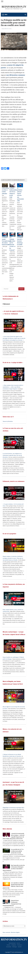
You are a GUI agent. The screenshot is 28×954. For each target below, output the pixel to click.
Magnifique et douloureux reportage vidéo (13, 807)
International (12, 943)
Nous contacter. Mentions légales (11, 932)
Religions (13, 945)
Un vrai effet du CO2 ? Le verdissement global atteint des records (17, 851)
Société (19, 946)
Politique (14, 946)
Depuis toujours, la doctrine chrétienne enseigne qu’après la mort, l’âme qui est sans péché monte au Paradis (13, 558)
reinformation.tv (14, 6)
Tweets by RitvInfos (8, 421)
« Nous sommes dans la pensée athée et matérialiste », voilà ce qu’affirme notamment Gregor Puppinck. (13, 387)
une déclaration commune (15, 75)
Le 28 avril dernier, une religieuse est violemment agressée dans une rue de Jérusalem (12, 455)
